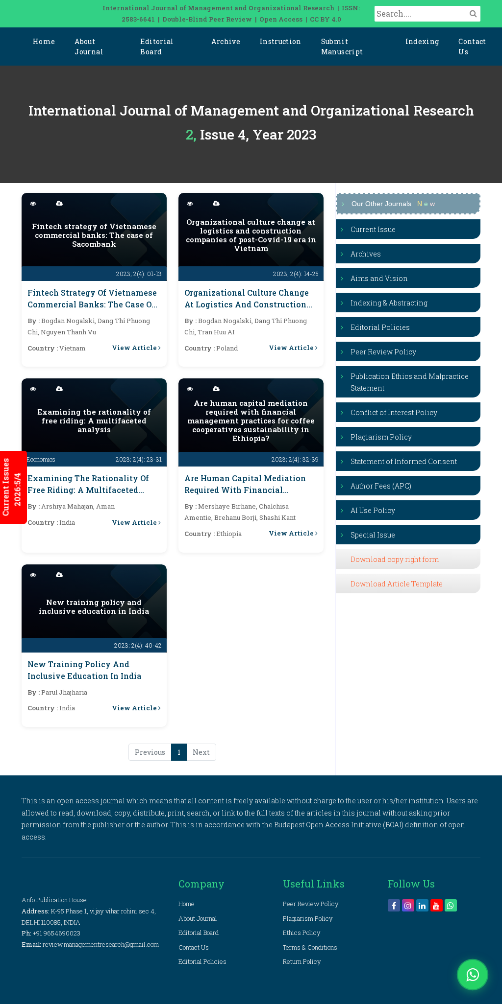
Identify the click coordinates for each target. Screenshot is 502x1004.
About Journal (89, 46)
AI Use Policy (373, 510)
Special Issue (373, 534)
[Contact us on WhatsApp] (472, 974)
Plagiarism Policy (381, 437)
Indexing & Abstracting (389, 302)
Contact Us (472, 46)
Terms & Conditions (310, 947)
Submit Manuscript (342, 46)
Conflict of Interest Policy (394, 412)
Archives (366, 253)
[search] (473, 13)
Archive (225, 41)
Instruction (280, 41)
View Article (135, 347)
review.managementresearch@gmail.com (101, 944)
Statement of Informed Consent (404, 461)
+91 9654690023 (56, 933)
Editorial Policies (380, 327)
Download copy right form (395, 559)
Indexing (422, 41)
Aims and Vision (379, 278)
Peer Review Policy (383, 351)
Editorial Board (157, 46)
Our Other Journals (393, 204)
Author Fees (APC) (381, 485)
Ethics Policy (302, 932)
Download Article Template (397, 583)
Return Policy (302, 961)
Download (142, 204)
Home (44, 41)
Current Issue (373, 229)
